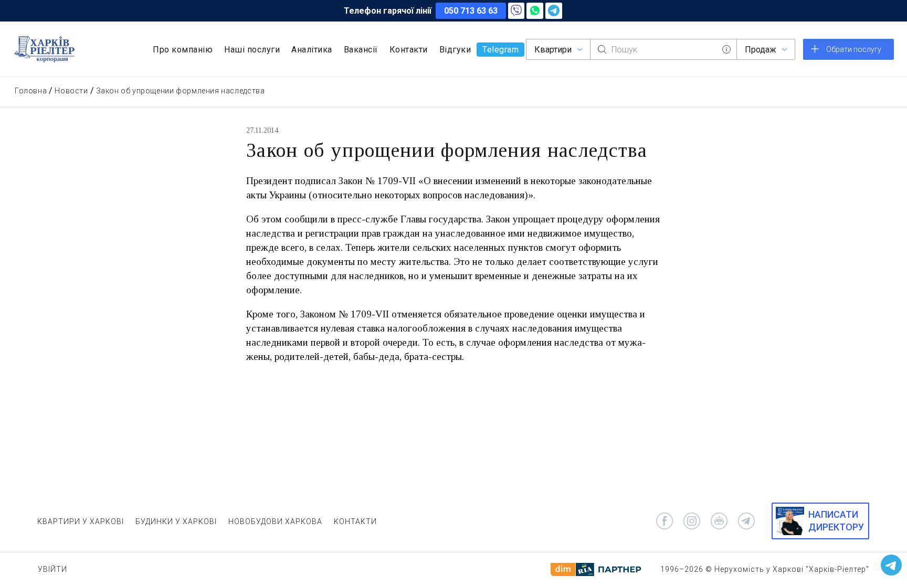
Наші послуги (252, 50)
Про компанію (183, 50)
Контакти (408, 50)
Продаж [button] (760, 50)
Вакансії (361, 50)
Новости (71, 91)
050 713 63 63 (471, 11)
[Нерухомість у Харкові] (44, 49)
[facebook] (664, 521)
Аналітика (311, 50)
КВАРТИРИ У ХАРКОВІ (80, 521)
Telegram (500, 50)
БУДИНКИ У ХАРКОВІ (176, 521)
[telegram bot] (719, 521)
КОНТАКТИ (355, 521)
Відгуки (455, 50)
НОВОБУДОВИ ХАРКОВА (275, 521)
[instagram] (691, 521)
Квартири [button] (553, 50)
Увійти (52, 569)
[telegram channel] (746, 521)
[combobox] (663, 49)
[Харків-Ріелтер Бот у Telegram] (891, 565)
